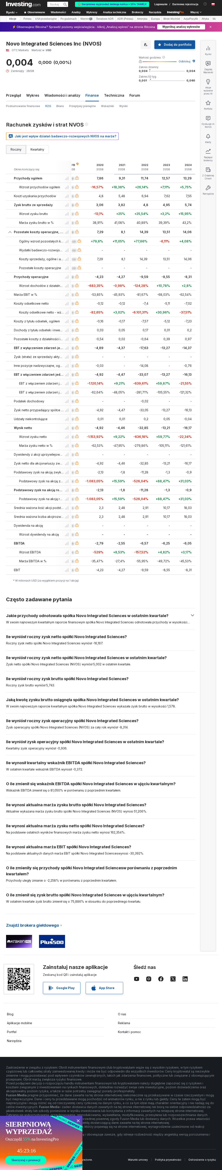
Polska (27, 18)
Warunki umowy (138, 1159)
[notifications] (205, 4)
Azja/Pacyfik (191, 18)
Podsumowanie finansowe (23, 106)
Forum (134, 95)
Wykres (32, 95)
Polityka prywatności (168, 1159)
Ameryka (142, 18)
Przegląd (13, 95)
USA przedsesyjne (46, 18)
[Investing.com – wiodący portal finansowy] (23, 4)
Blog (10, 1014)
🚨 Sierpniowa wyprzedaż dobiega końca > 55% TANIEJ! (112, 4)
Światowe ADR (105, 18)
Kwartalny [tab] (37, 149)
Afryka (205, 18)
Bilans (60, 106)
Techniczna (114, 95)
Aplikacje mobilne (19, 1023)
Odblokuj (184, 61)
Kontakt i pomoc (129, 1032)
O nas (122, 1014)
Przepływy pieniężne (82, 106)
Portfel (11, 1032)
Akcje (12, 18)
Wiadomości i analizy (62, 95)
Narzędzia (14, 1041)
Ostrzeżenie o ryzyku (202, 1159)
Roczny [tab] (16, 149)
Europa (155, 18)
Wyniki (123, 106)
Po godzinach (68, 18)
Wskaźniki (107, 106)
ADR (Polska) (125, 18)
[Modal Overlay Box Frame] (41, 1143)
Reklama (124, 1023)
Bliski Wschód (171, 18)
